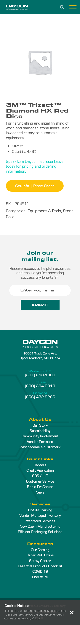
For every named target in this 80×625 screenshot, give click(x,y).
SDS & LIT (40, 476)
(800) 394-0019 (40, 386)
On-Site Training (40, 510)
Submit (40, 305)
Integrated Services (40, 521)
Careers (40, 465)
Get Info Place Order (34, 185)
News (40, 492)
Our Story (40, 425)
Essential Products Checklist (40, 566)
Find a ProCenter (40, 486)
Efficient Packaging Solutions (40, 532)
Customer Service (40, 481)
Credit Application (40, 470)
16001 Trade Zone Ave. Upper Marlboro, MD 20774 (40, 355)
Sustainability (40, 430)
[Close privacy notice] (72, 612)
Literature (40, 577)
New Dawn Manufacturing (40, 526)
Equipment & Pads (44, 210)
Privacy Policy (30, 618)
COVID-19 (40, 571)
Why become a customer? (40, 447)
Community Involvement (40, 436)
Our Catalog (40, 550)
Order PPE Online (40, 555)
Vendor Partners (40, 441)
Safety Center (40, 560)
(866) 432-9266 (40, 397)
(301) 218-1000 (40, 375)
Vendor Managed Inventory (40, 515)
